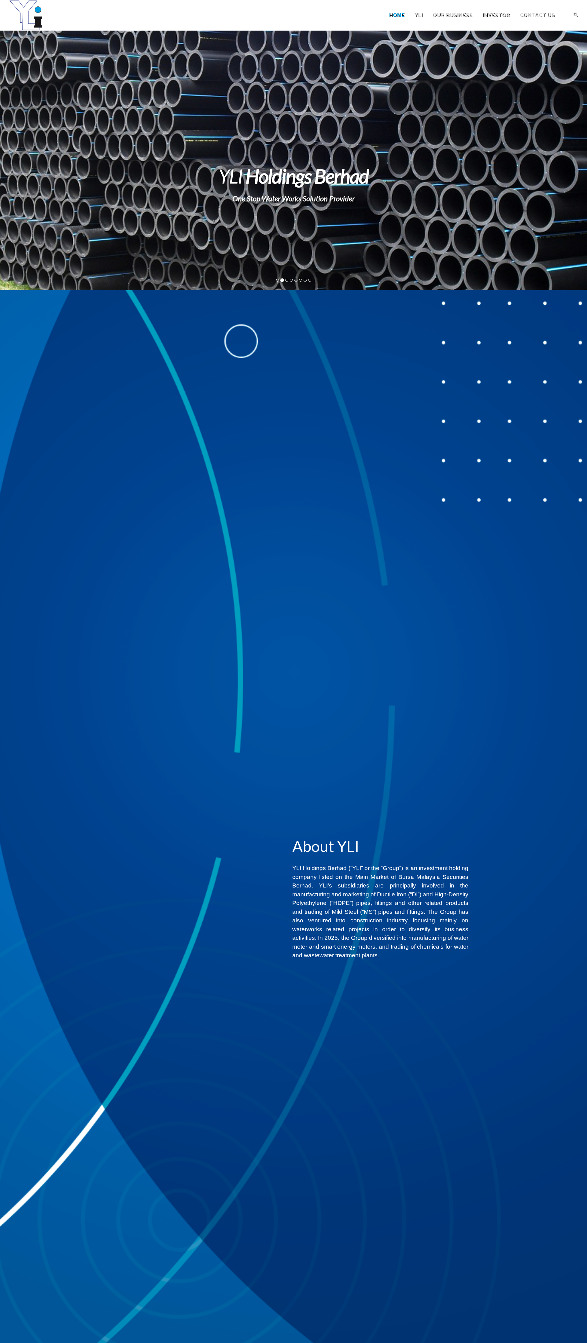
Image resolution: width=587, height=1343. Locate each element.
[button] (44, 160)
